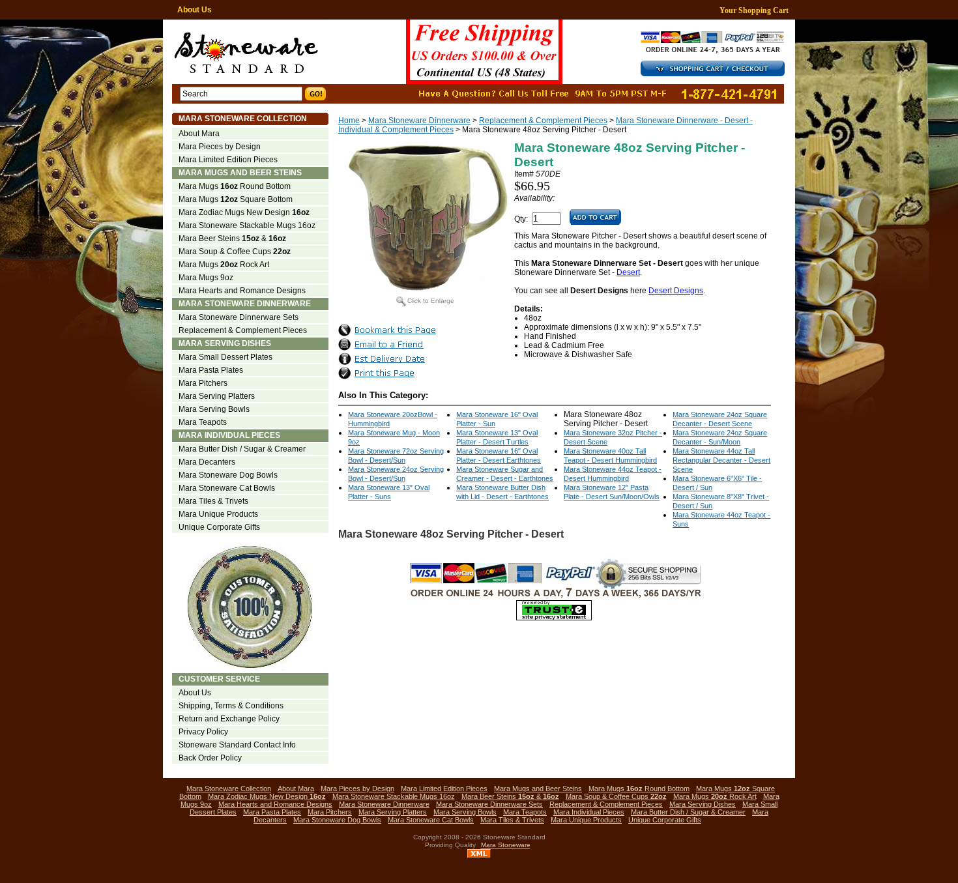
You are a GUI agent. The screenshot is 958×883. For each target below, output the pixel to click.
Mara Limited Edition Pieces (228, 159)
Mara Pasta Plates (211, 370)
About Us (194, 9)
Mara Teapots (203, 422)
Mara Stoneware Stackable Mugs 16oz (247, 225)
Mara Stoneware (505, 844)
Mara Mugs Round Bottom (235, 186)
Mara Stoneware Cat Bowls (227, 488)
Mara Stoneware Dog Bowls (228, 475)
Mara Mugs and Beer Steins (240, 172)
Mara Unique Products (218, 514)
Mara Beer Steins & (232, 238)
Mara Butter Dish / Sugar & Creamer (242, 449)
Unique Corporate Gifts (219, 527)
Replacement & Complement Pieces (543, 120)
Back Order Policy (210, 757)
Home (349, 120)
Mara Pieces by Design (220, 146)
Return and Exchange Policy (229, 718)
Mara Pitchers (203, 383)
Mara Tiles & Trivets (213, 501)
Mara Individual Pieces (229, 435)
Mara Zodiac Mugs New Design (244, 212)
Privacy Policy (203, 731)
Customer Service (219, 679)
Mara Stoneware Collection (243, 118)
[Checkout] (716, 73)
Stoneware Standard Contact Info (237, 744)
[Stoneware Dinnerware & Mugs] (401, 52)
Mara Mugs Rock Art (224, 264)
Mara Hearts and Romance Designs (242, 290)
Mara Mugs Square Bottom (236, 199)
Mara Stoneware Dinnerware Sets (238, 317)
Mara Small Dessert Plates (225, 357)
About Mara (199, 133)
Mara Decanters (207, 462)
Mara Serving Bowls (214, 409)
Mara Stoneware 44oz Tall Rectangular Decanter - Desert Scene (721, 460)
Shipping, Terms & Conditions (231, 705)
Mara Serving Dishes (225, 343)
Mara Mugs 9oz (206, 277)
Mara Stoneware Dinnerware (419, 120)
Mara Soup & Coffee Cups (235, 251)
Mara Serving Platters (217, 396)
